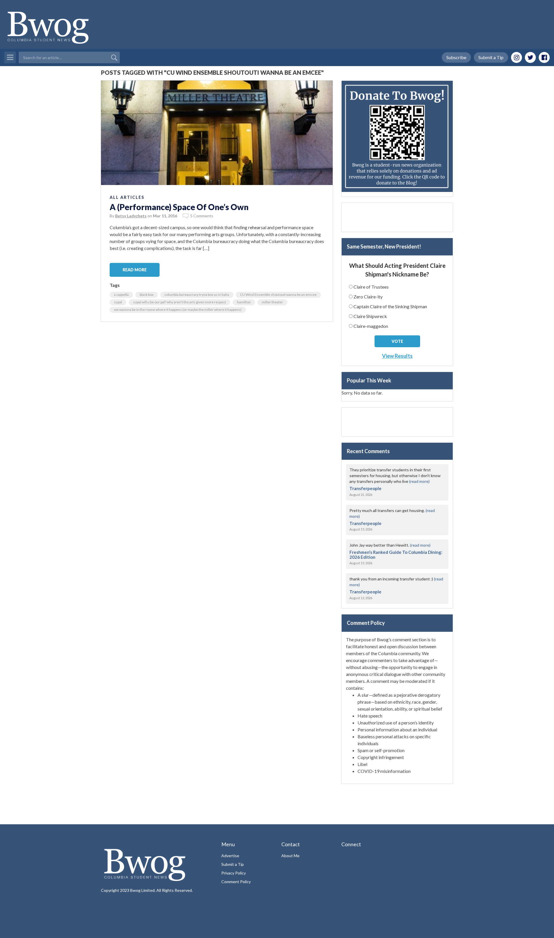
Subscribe (456, 57)
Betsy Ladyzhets (131, 215)
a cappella (121, 294)
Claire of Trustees (371, 286)
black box (147, 294)
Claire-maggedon (370, 326)
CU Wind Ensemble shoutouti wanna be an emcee (278, 294)
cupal (118, 302)
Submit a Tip (491, 57)
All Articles (127, 197)
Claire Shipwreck (370, 316)
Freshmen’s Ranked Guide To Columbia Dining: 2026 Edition (395, 555)
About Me (290, 855)
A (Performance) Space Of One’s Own (179, 207)
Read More (135, 269)
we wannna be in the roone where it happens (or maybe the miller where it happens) (178, 309)
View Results (397, 356)
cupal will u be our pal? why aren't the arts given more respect (179, 302)
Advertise (230, 855)
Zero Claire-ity (368, 296)
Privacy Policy (233, 872)
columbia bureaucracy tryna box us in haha (196, 294)
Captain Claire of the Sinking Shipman (390, 306)
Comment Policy (236, 881)
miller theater (272, 302)
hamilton (244, 302)
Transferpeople (365, 488)
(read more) (419, 481)
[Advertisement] (397, 217)
